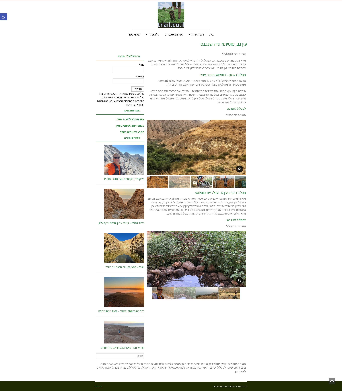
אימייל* (139, 76)
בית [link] (211, 34)
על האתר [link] (154, 34)
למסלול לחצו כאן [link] (236, 108)
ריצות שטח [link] (198, 34)
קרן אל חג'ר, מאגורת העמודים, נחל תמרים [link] (122, 347)
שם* (141, 65)
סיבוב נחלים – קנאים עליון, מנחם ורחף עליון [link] (121, 223)
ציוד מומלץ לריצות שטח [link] (130, 119)
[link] (3, 16)
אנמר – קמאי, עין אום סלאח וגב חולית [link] (124, 267)
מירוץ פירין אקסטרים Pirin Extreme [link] (124, 179)
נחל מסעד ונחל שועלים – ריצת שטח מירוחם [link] (121, 311)
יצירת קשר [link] (134, 34)
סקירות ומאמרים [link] (174, 34)
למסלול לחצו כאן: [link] (236, 220)
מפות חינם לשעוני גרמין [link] (130, 125)
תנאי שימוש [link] (98, 386)
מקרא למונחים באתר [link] (132, 132)
